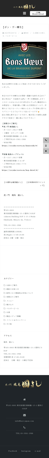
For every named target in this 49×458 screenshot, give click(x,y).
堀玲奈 (26, 33)
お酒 (8, 312)
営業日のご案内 (12, 297)
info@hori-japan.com (24, 421)
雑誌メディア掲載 (13, 316)
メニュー (10, 301)
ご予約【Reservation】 (38, 13)
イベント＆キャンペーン (16, 320)
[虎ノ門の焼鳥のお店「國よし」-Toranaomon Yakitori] (24, 384)
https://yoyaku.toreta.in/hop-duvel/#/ (20, 170)
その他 (9, 324)
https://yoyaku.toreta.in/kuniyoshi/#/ (20, 145)
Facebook (12, 451)
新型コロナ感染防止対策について (19, 293)
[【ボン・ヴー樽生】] (24, 60)
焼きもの (10, 304)
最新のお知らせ (12, 289)
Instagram (26, 451)
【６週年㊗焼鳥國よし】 (13, 182)
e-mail (38, 451)
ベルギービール (11, 36)
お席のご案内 (11, 285)
